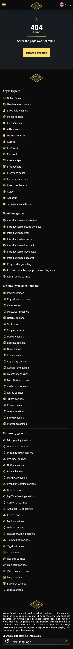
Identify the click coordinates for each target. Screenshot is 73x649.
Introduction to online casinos (23, 220)
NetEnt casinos (15, 465)
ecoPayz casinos (16, 343)
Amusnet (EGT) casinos (20, 509)
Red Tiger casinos (16, 459)
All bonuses (13, 129)
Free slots (12, 148)
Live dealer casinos (17, 110)
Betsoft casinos (15, 490)
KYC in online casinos (18, 276)
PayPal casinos (15, 293)
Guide (10, 191)
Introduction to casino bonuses (24, 227)
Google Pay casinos (18, 368)
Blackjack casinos (17, 565)
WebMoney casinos (17, 374)
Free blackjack (15, 160)
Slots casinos (14, 552)
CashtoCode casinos (18, 386)
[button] (36, 641)
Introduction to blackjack (20, 245)
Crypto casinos (15, 355)
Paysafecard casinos (18, 299)
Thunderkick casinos (18, 540)
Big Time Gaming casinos (21, 496)
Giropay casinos (16, 411)
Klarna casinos (15, 392)
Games (11, 142)
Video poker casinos (18, 571)
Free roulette (14, 154)
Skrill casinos (14, 324)
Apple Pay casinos (17, 361)
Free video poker (16, 173)
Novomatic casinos (17, 446)
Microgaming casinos (19, 440)
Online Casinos (15, 98)
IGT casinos (13, 515)
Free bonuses (14, 123)
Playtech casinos (16, 471)
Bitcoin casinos (15, 417)
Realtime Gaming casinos (21, 534)
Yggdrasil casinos (16, 546)
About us (12, 198)
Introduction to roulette (20, 239)
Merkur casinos (15, 521)
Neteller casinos (15, 318)
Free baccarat (14, 166)
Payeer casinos (15, 336)
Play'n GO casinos (17, 477)
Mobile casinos (15, 117)
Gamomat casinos (17, 502)
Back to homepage (36, 52)
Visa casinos (14, 305)
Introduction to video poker (22, 251)
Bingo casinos (15, 577)
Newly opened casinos (19, 104)
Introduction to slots (18, 233)
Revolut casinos (15, 405)
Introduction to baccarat (20, 258)
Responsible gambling (19, 264)
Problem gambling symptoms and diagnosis (31, 270)
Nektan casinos (15, 527)
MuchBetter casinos (18, 380)
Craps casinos (15, 590)
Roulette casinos (16, 558)
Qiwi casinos (14, 349)
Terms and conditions (19, 204)
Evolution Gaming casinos (21, 484)
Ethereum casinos (17, 424)
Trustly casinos (15, 399)
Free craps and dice (17, 179)
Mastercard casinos (18, 311)
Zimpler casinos (15, 330)
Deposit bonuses (16, 135)
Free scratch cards (17, 185)
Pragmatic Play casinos (20, 453)
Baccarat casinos (16, 583)
